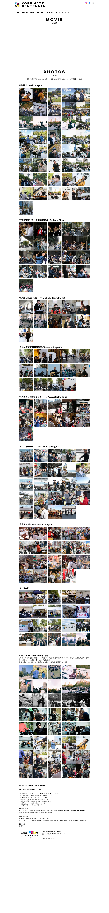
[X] (93, 3)
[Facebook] (90, 3)
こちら (54, 838)
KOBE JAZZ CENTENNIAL (35, 4)
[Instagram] (86, 3)
